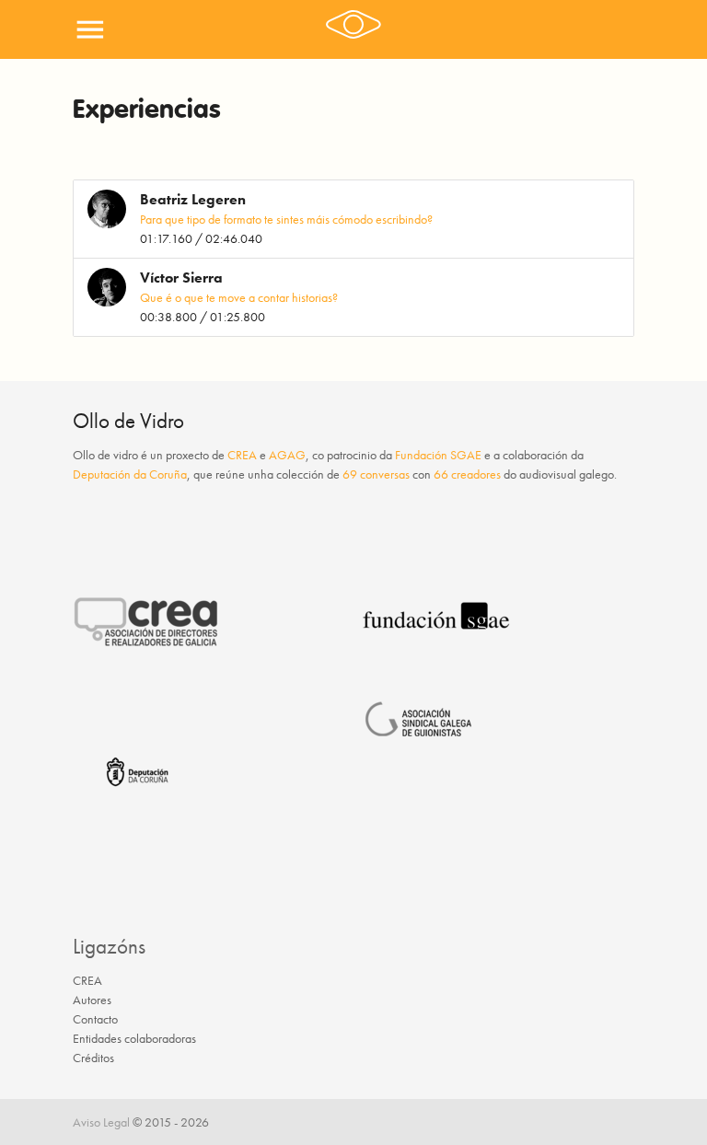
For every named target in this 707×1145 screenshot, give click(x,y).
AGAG (287, 454)
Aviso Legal (101, 1122)
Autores (92, 999)
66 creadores (467, 474)
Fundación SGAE (438, 454)
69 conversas (376, 474)
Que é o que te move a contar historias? (239, 297)
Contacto (95, 1019)
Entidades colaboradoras (134, 1038)
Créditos (93, 1057)
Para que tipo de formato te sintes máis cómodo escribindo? (286, 219)
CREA (242, 454)
